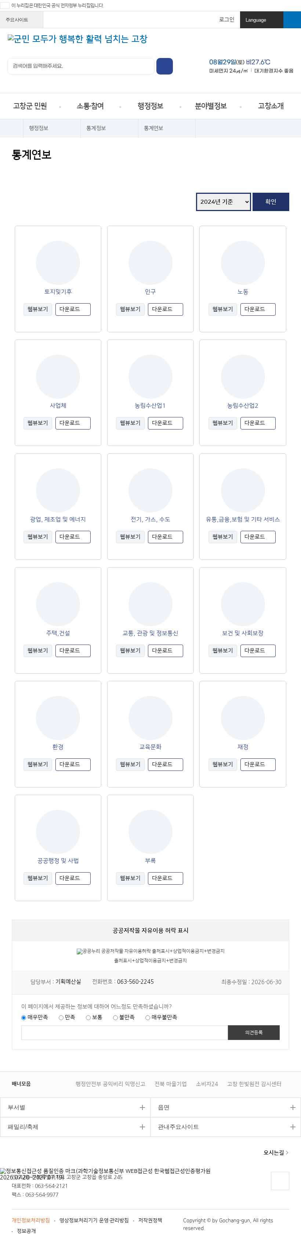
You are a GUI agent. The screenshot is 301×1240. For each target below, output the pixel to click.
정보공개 (26, 1231)
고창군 (37, 1157)
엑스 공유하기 (46, 171)
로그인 (227, 20)
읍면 (160, 1107)
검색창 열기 (292, 19)
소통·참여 (90, 106)
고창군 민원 (30, 106)
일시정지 (53, 1083)
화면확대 (74, 171)
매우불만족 (164, 1017)
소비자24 (207, 1084)
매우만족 (38, 1017)
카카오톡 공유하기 (60, 171)
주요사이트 (22, 22)
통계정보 (96, 128)
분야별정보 (210, 106)
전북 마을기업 (171, 1084)
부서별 (12, 1107)
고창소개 (270, 106)
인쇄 (18, 171)
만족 (70, 1017)
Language (262, 22)
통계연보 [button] (153, 128)
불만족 (127, 1017)
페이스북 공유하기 (32, 171)
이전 (45, 1083)
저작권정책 (150, 1220)
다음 (60, 1083)
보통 (97, 1017)
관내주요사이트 (174, 1127)
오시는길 (274, 1153)
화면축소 (87, 171)
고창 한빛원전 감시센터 (254, 1084)
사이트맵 (288, 44)
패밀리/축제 (19, 1127)
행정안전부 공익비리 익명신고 (110, 1084)
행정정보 (150, 106)
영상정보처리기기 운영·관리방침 (94, 1220)
